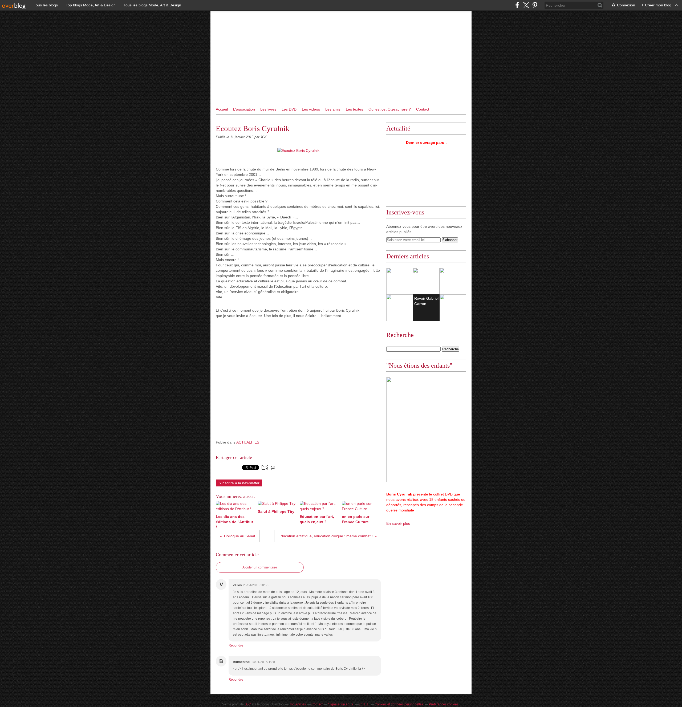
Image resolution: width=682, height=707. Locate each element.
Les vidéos (311, 109)
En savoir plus (398, 523)
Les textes (354, 109)
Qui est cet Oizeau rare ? (389, 109)
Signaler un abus (341, 704)
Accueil (222, 109)
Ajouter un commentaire (259, 567)
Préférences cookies (443, 704)
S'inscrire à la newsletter (238, 483)
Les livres (268, 109)
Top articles (297, 704)
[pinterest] (534, 5)
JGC (248, 704)
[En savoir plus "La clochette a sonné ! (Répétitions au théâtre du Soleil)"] (453, 281)
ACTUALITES (247, 442)
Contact (422, 109)
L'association (244, 109)
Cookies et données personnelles (399, 704)
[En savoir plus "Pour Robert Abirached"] (453, 307)
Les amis (332, 109)
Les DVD (289, 109)
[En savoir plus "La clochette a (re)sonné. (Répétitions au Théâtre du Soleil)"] (399, 281)
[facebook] (517, 5)
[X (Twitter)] (526, 5)
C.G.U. (364, 704)
